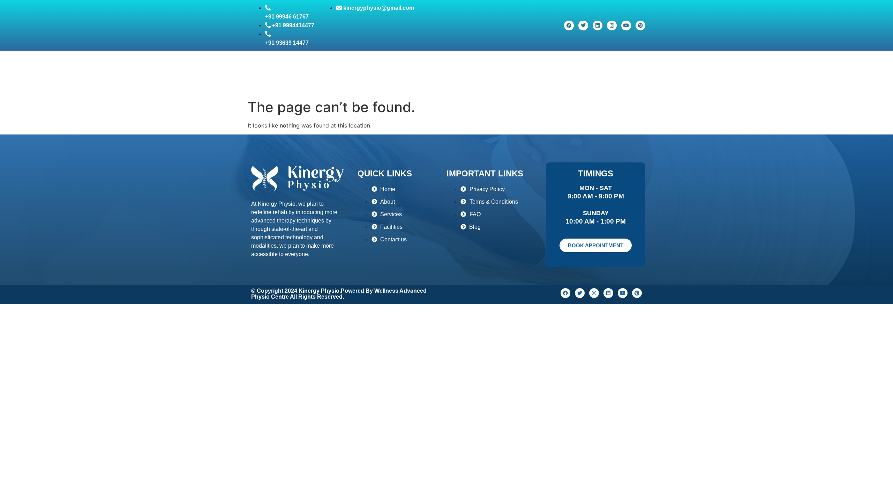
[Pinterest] (640, 25)
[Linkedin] (597, 25)
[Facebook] (569, 25)
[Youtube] (626, 25)
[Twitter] (583, 25)
